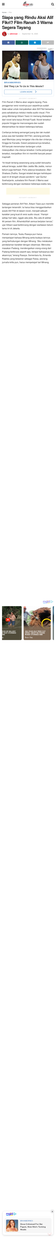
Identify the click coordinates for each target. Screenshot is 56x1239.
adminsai (14, 33)
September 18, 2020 (30, 33)
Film (10, 12)
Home (4, 12)
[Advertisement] (28, 191)
